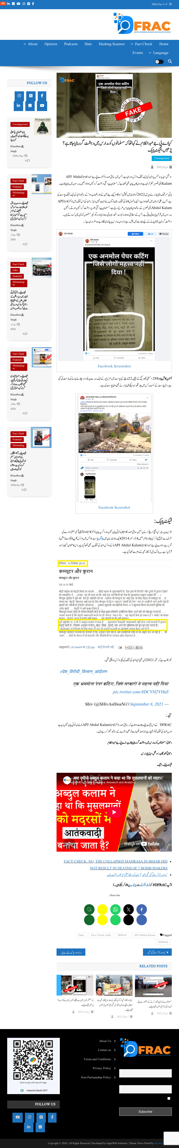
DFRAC (122, 935)
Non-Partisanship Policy (96, 1077)
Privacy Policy (102, 1068)
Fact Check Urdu (101, 935)
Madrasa (163, 942)
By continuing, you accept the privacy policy (146, 1100)
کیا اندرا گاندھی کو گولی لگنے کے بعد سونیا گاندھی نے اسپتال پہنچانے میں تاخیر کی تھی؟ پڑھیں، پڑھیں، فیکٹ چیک (115, 1005)
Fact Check (143, 44)
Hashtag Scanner (112, 44)
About (33, 44)
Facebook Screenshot (114, 366)
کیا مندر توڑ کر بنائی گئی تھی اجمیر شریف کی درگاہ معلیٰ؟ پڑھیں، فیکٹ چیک (154, 952)
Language (161, 52)
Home (164, 44)
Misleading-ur (19, 194)
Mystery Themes (163, 1143)
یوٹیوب (133, 885)
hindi (164, 63)
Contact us (104, 1050)
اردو (167, 83)
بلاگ (100, 538)
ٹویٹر (148, 885)
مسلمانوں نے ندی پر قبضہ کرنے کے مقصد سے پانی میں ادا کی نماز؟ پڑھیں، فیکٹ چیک (155, 1004)
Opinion (51, 44)
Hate (88, 44)
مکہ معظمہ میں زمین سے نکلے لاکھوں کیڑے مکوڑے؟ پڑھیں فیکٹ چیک (75, 1002)
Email (168, 1082)
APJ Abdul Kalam (144, 935)
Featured (17, 187)
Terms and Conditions (97, 1059)
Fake (81, 935)
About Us (105, 1041)
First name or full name (157, 1066)
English (163, 73)
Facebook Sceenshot (114, 507)
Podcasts (71, 44)
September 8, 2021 (146, 704)
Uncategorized (161, 158)
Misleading (18, 445)
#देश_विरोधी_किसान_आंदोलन (83, 672)
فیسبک (142, 885)
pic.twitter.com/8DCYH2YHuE (141, 692)
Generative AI (141, 54)
